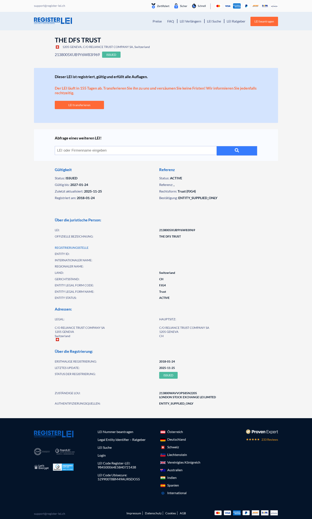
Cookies (170, 513)
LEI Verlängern (190, 21)
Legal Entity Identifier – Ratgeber (122, 439)
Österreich (175, 432)
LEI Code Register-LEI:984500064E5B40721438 (117, 465)
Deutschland (176, 439)
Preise (157, 21)
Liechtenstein (177, 455)
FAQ (170, 21)
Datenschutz (153, 513)
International (177, 493)
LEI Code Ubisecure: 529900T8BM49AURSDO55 (119, 477)
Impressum (133, 513)
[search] (237, 151)
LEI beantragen (264, 21)
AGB (183, 513)
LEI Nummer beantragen (115, 432)
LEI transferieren (79, 105)
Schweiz (173, 447)
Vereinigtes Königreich (183, 462)
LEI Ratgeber (236, 21)
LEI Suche (214, 21)
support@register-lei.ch (49, 513)
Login (102, 455)
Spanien (173, 485)
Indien (172, 477)
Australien (175, 470)
